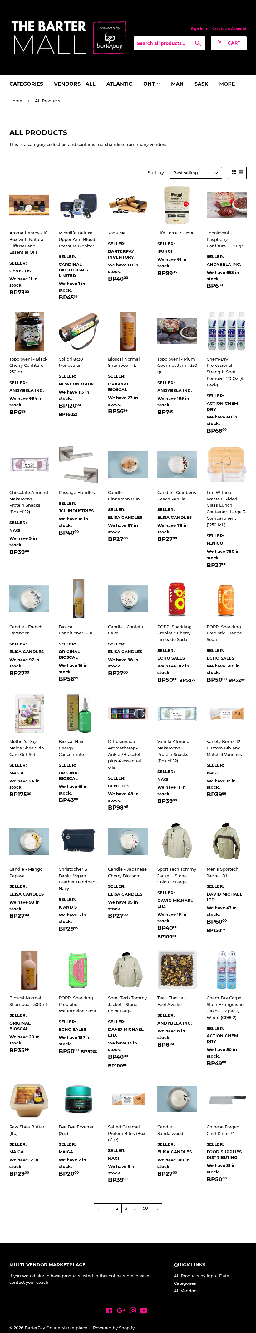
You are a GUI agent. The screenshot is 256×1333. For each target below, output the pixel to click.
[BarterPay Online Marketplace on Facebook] (109, 1311)
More (227, 84)
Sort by (156, 172)
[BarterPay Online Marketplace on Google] (121, 1311)
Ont (149, 84)
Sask (201, 84)
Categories (26, 84)
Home (15, 100)
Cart (233, 43)
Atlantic (119, 84)
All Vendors (186, 1290)
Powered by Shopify (114, 1327)
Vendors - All (75, 84)
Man (177, 84)
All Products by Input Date (201, 1275)
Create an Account (229, 28)
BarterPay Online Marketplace (56, 1327)
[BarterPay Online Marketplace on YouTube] (143, 1311)
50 (145, 1208)
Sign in (197, 28)
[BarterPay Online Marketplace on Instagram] (133, 1311)
